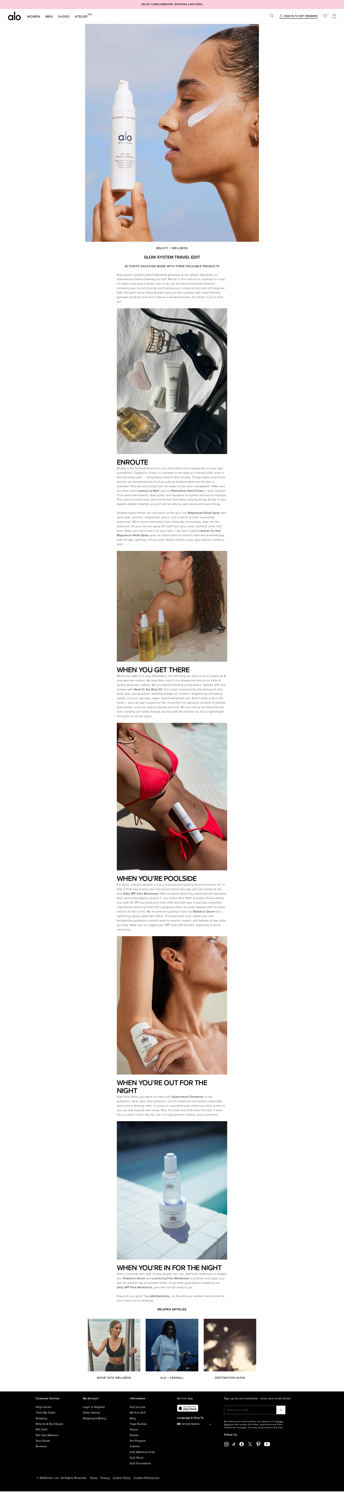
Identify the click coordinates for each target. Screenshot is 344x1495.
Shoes (64, 16)
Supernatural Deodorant (188, 1097)
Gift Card (41, 1429)
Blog (133, 1418)
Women (33, 16)
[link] (301, 16)
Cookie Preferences (146, 1478)
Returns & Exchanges (49, 1424)
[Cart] (334, 16)
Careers (135, 1446)
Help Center (44, 1407)
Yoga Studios (138, 1424)
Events (134, 1435)
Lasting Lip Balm (149, 491)
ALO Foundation (140, 1463)
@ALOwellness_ (160, 1296)
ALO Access (137, 1407)
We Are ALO (138, 1412)
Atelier (81, 15)
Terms (94, 1478)
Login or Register (94, 1407)
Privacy (105, 1478)
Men (49, 16)
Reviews (41, 1446)
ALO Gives (136, 1457)
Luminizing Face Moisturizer (171, 1278)
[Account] (281, 16)
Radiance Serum (204, 911)
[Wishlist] (325, 16)
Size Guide (43, 1441)
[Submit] (280, 1410)
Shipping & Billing (94, 1418)
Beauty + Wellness (172, 248)
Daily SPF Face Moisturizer (141, 893)
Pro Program (138, 1441)
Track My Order (46, 1412)
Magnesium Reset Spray (204, 513)
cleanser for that (210, 531)
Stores (134, 1429)
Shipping (41, 1418)
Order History (91, 1412)
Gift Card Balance (47, 1435)
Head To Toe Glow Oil (148, 689)
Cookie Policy (122, 1478)
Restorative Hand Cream (187, 491)
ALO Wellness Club (142, 1452)
